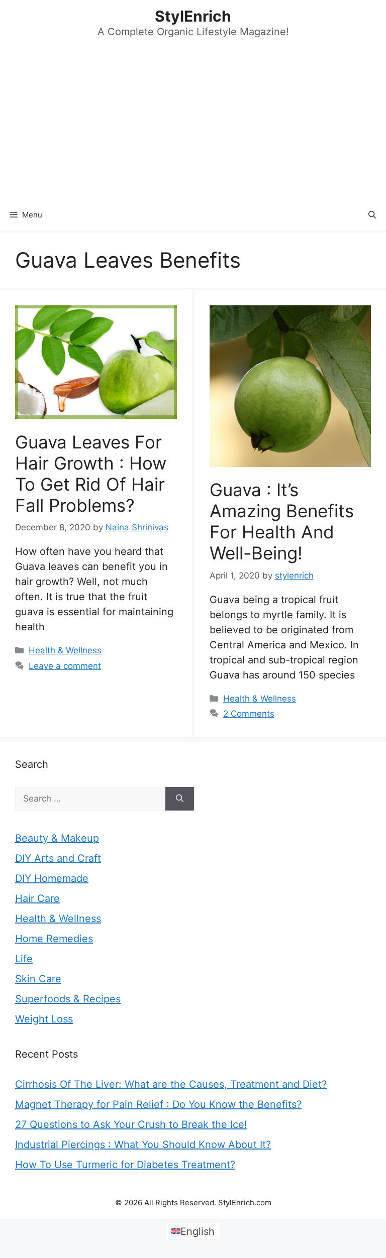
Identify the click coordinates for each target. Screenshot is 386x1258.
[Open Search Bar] (372, 215)
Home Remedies (54, 939)
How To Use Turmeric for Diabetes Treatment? (125, 1165)
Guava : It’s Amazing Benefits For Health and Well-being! (282, 521)
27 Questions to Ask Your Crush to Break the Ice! (131, 1124)
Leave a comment (65, 666)
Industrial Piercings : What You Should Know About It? (143, 1144)
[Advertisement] (193, 124)
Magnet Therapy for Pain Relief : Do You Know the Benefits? (158, 1104)
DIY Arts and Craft (58, 858)
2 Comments (248, 714)
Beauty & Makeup (57, 838)
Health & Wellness (65, 650)
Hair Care (37, 898)
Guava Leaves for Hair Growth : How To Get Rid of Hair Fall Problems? (90, 473)
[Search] (179, 799)
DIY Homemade (51, 878)
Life (24, 959)
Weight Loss (44, 1019)
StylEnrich (193, 16)
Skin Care (38, 979)
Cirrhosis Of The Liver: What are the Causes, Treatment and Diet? (171, 1084)
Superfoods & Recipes (68, 999)
